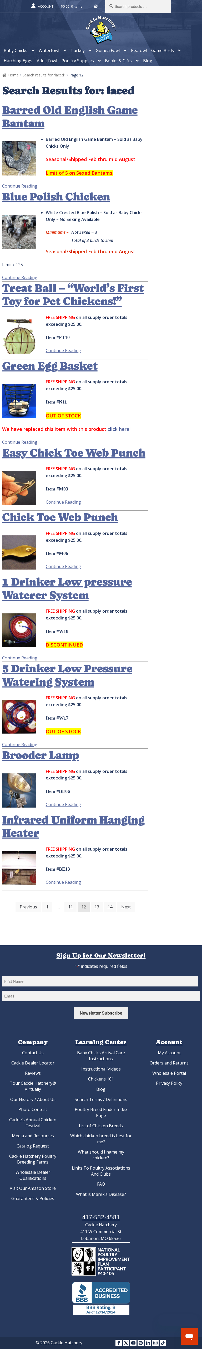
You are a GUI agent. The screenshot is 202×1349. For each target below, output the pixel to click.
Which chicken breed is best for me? (101, 1139)
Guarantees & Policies (32, 1198)
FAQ (101, 1184)
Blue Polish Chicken (56, 196)
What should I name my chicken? (101, 1155)
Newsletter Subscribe (101, 1013)
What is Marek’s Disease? (101, 1194)
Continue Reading (19, 186)
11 (70, 907)
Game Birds (162, 50)
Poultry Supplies (78, 61)
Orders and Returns (169, 1063)
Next (126, 907)
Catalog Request (33, 1146)
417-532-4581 (101, 1217)
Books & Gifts (118, 61)
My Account (169, 1053)
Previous (28, 907)
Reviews (33, 1073)
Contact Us (33, 1053)
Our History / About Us (32, 1099)
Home (13, 75)
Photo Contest (32, 1109)
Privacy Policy (169, 1083)
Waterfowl (49, 50)
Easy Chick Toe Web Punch (73, 453)
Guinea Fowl (108, 50)
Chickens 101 (101, 1079)
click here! (119, 429)
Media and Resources (33, 1136)
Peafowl (139, 50)
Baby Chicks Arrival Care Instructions (101, 1056)
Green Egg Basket (50, 366)
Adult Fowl (47, 61)
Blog (147, 61)
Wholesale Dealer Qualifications (33, 1175)
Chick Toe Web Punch (60, 517)
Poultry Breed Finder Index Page (101, 1112)
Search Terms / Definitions (101, 1099)
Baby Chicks (15, 50)
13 (96, 907)
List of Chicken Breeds (101, 1126)
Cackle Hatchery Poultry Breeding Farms (32, 1159)
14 (110, 907)
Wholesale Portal (169, 1073)
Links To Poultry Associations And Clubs (101, 1171)
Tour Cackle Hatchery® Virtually (33, 1086)
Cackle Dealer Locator (32, 1063)
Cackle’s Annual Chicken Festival (32, 1123)
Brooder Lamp (40, 755)
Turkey (77, 50)
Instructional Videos (101, 1069)
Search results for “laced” (44, 75)
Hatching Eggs (18, 61)
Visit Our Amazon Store (33, 1188)
